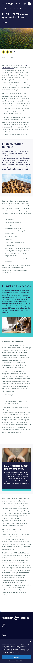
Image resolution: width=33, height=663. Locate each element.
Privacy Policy (19, 660)
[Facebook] (7, 52)
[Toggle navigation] (29, 3)
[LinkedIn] (3, 52)
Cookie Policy (12, 660)
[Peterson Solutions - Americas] (11, 3)
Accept (16, 657)
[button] (30, 641)
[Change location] (25, 3)
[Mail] (11, 52)
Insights (5, 8)
